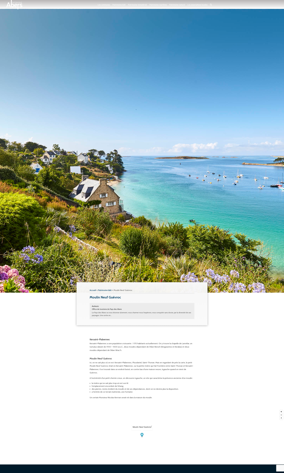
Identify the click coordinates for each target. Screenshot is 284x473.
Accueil (93, 290)
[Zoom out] (281, 415)
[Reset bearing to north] (281, 418)
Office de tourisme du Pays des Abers (107, 309)
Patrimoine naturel (177, 4)
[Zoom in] (281, 411)
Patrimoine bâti (119, 4)
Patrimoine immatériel (137, 4)
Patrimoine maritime (158, 4)
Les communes (104, 4)
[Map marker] (142, 435)
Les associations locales (197, 4)
